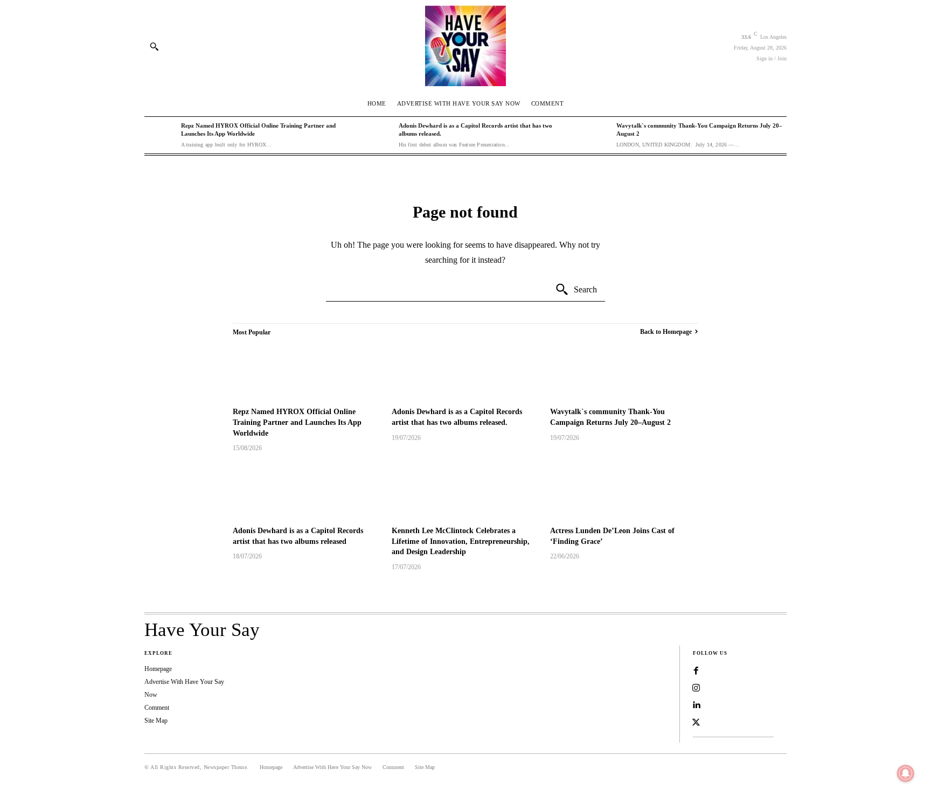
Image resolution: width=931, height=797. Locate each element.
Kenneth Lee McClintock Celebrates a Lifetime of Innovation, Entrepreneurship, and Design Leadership (461, 541)
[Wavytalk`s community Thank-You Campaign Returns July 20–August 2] (595, 135)
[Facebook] (696, 671)
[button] (154, 46)
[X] (696, 722)
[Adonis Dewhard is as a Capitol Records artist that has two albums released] (307, 490)
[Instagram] (696, 688)
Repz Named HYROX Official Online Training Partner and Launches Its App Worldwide (297, 422)
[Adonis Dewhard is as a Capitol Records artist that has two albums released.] (377, 135)
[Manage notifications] (905, 773)
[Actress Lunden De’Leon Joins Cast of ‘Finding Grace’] (624, 490)
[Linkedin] (696, 705)
